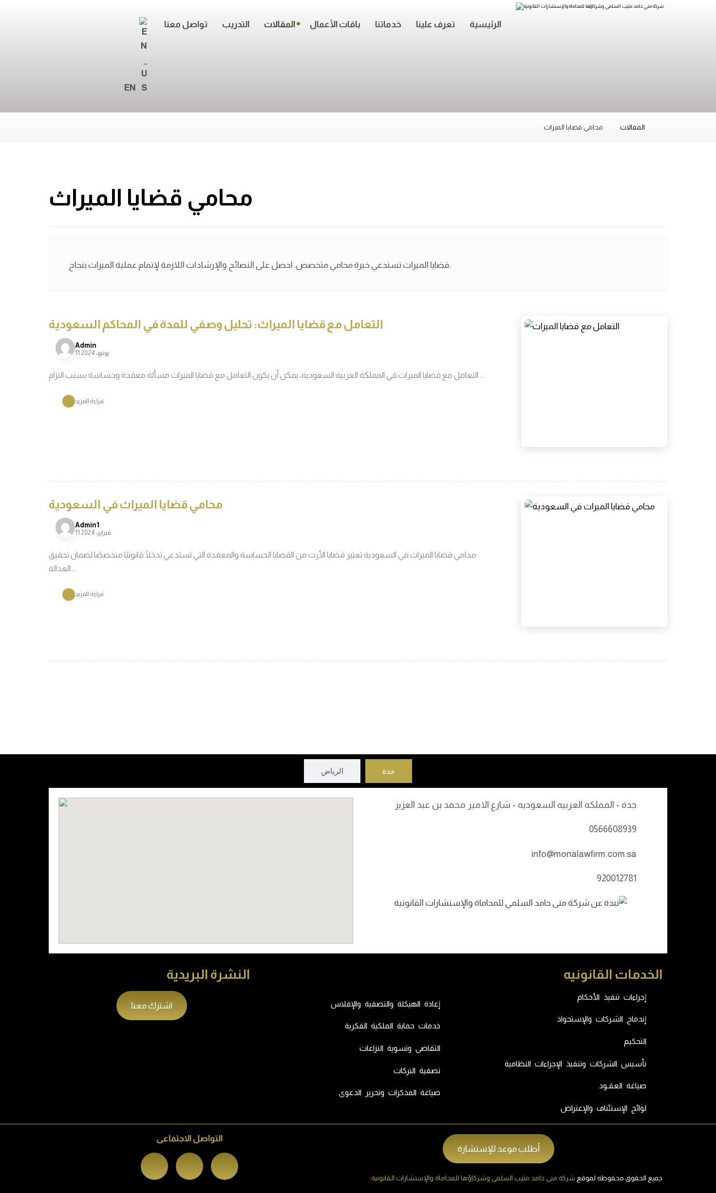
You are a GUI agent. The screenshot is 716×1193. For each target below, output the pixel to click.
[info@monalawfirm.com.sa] (651, 854)
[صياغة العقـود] (658, 1085)
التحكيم (635, 1041)
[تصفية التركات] (452, 1070)
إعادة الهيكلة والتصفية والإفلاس (385, 1004)
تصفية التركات (417, 1070)
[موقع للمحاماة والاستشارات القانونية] (600, 23)
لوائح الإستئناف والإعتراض (603, 1108)
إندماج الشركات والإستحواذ (601, 1019)
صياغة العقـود (622, 1085)
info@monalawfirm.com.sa (584, 854)
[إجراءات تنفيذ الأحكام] (658, 997)
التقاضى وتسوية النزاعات (399, 1048)
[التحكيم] (658, 1041)
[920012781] (651, 878)
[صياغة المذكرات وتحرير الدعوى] (452, 1092)
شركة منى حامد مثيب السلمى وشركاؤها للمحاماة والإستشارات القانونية (473, 1178)
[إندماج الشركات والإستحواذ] (658, 1019)
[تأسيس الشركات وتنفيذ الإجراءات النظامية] (658, 1063)
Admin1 (87, 525)
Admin (85, 345)
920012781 (617, 878)
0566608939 (613, 829)
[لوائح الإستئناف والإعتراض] (658, 1108)
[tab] (388, 771)
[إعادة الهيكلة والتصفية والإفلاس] (452, 1004)
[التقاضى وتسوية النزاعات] (452, 1048)
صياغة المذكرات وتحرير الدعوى (389, 1092)
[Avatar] (65, 347)
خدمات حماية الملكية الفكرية (392, 1026)
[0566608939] (651, 829)
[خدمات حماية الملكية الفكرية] (452, 1026)
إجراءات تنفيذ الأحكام (611, 997)
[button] (224, 1166)
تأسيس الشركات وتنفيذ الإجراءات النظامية (575, 1064)
